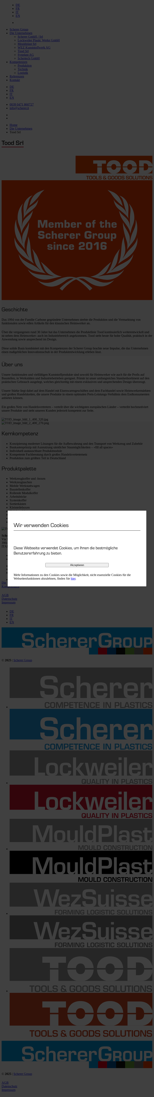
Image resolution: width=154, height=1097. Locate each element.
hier (73, 578)
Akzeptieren (77, 565)
